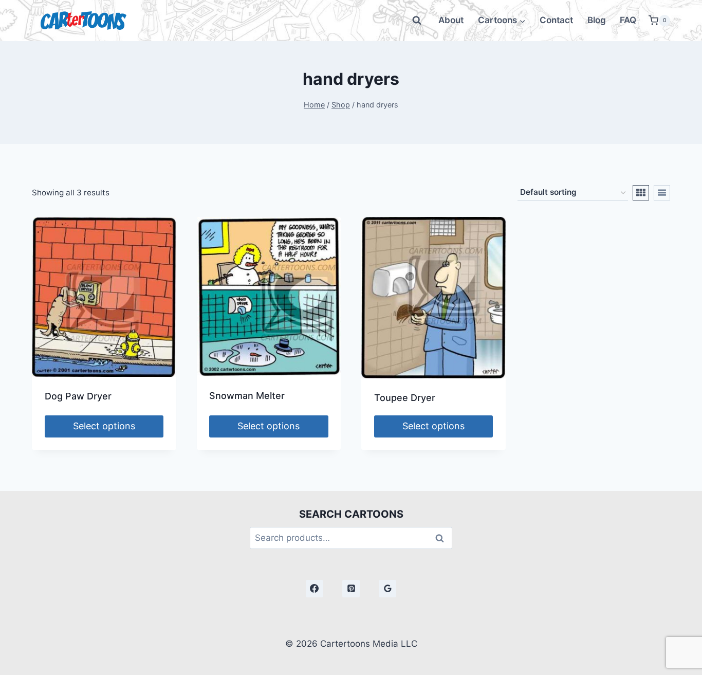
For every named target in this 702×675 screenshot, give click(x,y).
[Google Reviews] (387, 588)
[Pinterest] (351, 588)
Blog (596, 20)
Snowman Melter (247, 395)
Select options (104, 426)
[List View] (662, 192)
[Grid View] (641, 192)
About (451, 20)
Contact (556, 20)
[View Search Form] (417, 20)
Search (442, 538)
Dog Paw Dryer (78, 396)
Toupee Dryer (404, 397)
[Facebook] (314, 588)
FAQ (628, 20)
